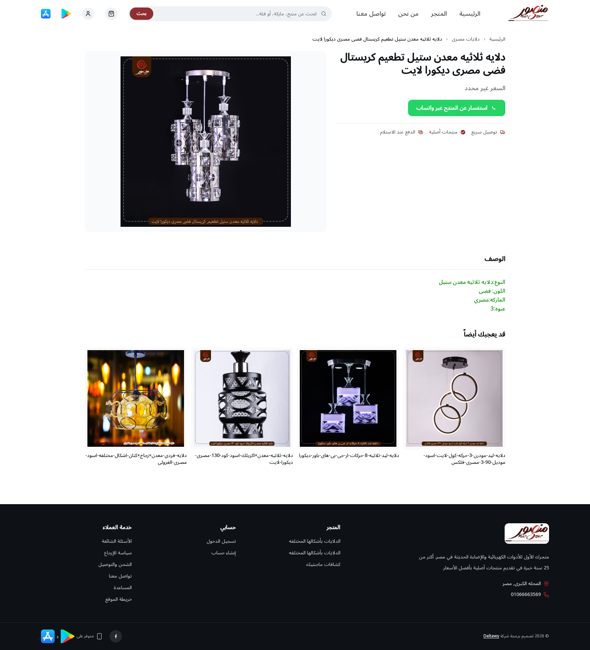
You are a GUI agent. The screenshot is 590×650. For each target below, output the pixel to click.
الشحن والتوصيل (115, 564)
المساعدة (123, 588)
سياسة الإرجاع (118, 553)
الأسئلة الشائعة (117, 541)
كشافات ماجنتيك (323, 564)
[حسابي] (111, 14)
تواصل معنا (371, 14)
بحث (141, 13)
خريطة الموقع (118, 599)
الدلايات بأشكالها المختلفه (314, 541)
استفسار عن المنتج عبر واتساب (452, 108)
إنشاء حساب (223, 553)
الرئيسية (469, 14)
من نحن (408, 14)
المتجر (439, 14)
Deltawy (491, 636)
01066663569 (526, 594)
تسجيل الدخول (221, 541)
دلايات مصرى (466, 39)
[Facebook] (116, 636)
